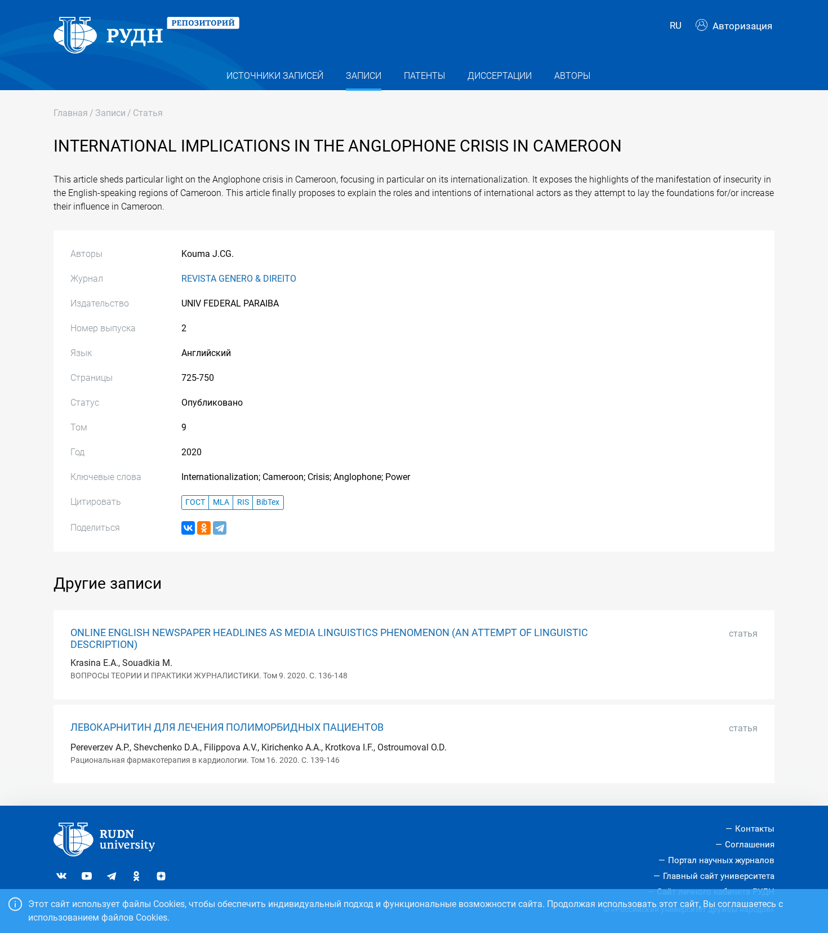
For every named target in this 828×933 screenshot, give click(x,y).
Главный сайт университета (718, 876)
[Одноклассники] (204, 528)
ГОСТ (195, 502)
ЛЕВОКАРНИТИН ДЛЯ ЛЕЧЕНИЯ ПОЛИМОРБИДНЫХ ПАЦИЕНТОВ (227, 727)
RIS (243, 502)
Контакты (754, 829)
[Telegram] (219, 528)
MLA (221, 502)
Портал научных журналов (721, 860)
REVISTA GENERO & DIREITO (238, 278)
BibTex (267, 502)
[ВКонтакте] (188, 528)
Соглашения (749, 844)
